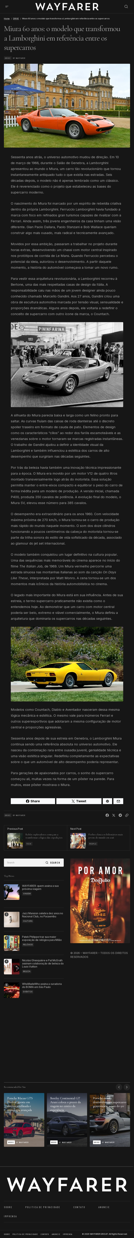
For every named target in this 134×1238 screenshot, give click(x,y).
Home (7, 18)
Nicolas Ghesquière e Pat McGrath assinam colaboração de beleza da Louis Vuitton (43, 963)
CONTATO (79, 1207)
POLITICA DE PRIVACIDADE (42, 1207)
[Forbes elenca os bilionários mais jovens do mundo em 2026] (98, 838)
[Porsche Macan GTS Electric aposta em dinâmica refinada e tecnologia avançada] (24, 1120)
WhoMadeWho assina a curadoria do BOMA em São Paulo (42, 985)
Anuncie (104, 1207)
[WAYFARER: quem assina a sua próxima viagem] (11, 892)
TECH (29, 843)
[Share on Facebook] (107, 815)
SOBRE (8, 1207)
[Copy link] (127, 815)
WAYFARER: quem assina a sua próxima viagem (40, 887)
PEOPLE (93, 843)
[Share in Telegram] (120, 815)
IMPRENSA (10, 1216)
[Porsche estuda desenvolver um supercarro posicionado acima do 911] (110, 1120)
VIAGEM (27, 893)
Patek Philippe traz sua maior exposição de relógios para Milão (42, 938)
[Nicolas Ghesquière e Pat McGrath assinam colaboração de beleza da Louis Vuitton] (11, 966)
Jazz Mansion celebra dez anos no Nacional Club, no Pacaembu (42, 915)
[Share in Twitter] (113, 815)
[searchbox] (24, 863)
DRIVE (16, 18)
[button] (7, 6)
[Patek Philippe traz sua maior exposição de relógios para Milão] (11, 943)
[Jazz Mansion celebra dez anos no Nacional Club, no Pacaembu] (11, 919)
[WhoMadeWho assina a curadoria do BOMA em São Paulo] (11, 990)
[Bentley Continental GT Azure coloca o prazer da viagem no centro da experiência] (67, 1120)
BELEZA (26, 971)
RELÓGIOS (28, 944)
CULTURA (27, 921)
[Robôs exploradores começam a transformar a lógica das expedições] (35, 838)
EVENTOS (27, 991)
